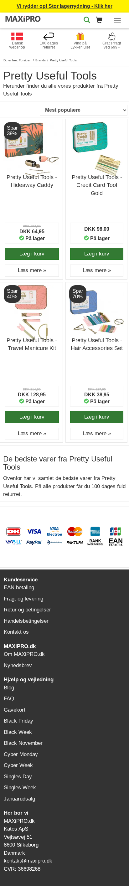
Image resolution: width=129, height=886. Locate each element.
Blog (9, 688)
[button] (101, 20)
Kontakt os (16, 632)
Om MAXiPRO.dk (24, 654)
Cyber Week (18, 765)
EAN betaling (19, 587)
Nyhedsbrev (18, 665)
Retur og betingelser (27, 610)
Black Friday (18, 721)
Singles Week (20, 788)
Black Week (18, 732)
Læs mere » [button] (32, 270)
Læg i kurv (31, 254)
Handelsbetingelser (26, 621)
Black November (23, 743)
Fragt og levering (23, 599)
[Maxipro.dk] (23, 19)
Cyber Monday (21, 754)
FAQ (9, 699)
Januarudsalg (19, 799)
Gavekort (14, 710)
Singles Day (18, 777)
